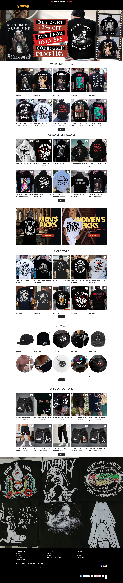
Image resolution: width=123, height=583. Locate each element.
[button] (100, 6)
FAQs (78, 553)
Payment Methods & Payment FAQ (54, 557)
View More (61, 316)
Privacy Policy (19, 557)
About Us (18, 553)
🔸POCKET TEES (86, 5)
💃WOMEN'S (50, 5)
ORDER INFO (61, 8)
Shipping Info (49, 555)
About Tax (79, 555)
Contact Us (18, 555)
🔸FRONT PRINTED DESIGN (38, 8)
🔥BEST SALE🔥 (35, 5)
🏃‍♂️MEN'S (43, 5)
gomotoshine (104, 579)
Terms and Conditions (20, 559)
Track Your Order (80, 557)
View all (61, 129)
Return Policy (49, 553)
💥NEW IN (57, 5)
